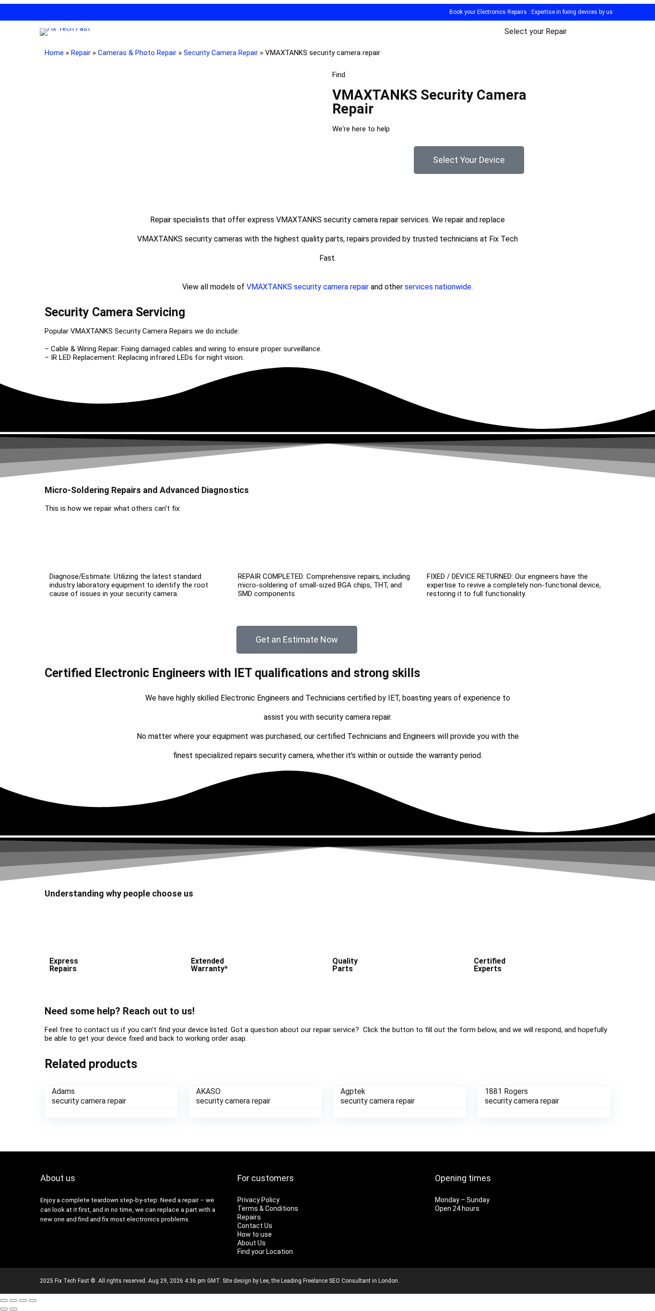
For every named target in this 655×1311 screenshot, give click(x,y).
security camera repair (331, 286)
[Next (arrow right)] (13, 1309)
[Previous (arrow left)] (4, 1309)
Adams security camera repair (89, 1096)
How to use (254, 1234)
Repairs (249, 1217)
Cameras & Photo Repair (137, 52)
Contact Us (254, 1226)
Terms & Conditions (267, 1208)
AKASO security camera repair (233, 1096)
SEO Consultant (350, 1280)
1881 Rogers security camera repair (522, 1096)
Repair (81, 52)
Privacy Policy (258, 1200)
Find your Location (265, 1251)
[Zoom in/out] (32, 1300)
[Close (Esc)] (4, 1300)
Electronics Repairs (502, 12)
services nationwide (438, 286)
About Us (251, 1243)
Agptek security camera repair (377, 1096)
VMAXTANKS (269, 286)
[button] (469, 160)
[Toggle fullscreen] (23, 1300)
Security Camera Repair (221, 52)
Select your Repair (535, 31)
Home (54, 52)
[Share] (13, 1300)
